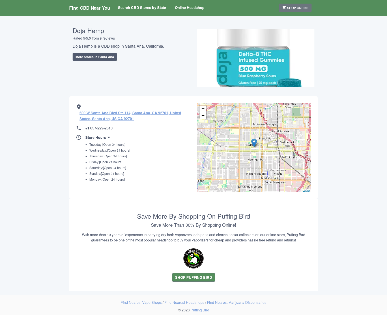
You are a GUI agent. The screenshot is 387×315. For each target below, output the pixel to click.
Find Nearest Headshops (184, 302)
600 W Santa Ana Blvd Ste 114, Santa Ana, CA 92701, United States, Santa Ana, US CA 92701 (130, 115)
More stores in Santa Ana (94, 57)
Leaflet (306, 190)
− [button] (203, 115)
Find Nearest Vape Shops (142, 302)
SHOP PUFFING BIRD (193, 277)
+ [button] (203, 109)
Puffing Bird (200, 310)
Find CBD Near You (89, 7)
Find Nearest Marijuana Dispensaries (236, 302)
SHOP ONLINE (297, 8)
